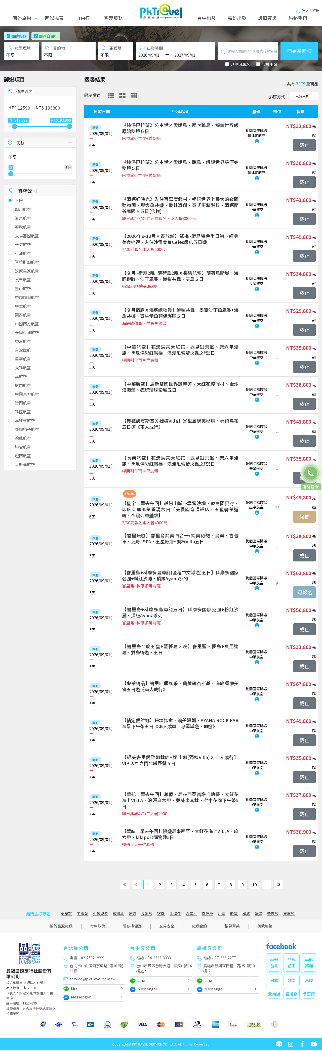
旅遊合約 (199, 926)
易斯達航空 (25, 464)
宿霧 (161, 913)
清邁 (258, 913)
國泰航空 (23, 314)
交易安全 (166, 926)
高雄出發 (237, 18)
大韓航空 (23, 367)
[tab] (111, 95)
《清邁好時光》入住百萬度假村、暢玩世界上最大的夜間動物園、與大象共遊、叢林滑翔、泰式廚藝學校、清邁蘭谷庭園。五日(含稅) (180, 205)
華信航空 (23, 244)
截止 (304, 145)
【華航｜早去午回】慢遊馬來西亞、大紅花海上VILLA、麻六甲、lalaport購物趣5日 (180, 834)
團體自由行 (48, 36)
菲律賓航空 (25, 420)
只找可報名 (240, 64)
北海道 (175, 913)
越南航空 (23, 455)
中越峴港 (100, 913)
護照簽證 (267, 18)
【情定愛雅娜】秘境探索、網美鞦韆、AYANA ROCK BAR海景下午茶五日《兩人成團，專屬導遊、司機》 (180, 723)
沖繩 (221, 913)
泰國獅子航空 (27, 429)
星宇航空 (23, 358)
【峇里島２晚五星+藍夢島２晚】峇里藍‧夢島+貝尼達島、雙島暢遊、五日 (180, 649)
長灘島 (146, 913)
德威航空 (23, 438)
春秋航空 (23, 226)
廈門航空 (23, 385)
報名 (304, 592)
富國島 (118, 913)
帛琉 (132, 913)
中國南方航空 (27, 323)
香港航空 (23, 341)
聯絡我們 (298, 18)
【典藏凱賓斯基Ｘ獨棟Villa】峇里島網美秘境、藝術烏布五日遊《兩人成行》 (180, 424)
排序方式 (277, 97)
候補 (304, 516)
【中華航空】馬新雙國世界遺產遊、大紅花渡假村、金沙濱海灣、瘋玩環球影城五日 (180, 387)
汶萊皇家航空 (27, 270)
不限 (19, 200)
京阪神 (207, 913)
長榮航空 (23, 279)
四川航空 (23, 209)
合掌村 (191, 913)
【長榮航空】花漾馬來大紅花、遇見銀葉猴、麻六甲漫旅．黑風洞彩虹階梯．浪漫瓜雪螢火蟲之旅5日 (180, 461)
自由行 (83, 18)
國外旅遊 (23, 18)
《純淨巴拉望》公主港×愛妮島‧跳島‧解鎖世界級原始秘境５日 (180, 165)
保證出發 (269, 64)
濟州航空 (23, 218)
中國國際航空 (27, 297)
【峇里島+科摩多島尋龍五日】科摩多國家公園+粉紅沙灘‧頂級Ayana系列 (180, 612)
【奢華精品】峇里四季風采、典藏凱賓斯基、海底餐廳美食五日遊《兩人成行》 (180, 686)
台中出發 (206, 18)
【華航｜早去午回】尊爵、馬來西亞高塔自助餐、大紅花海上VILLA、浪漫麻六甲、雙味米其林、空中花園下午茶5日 (180, 800)
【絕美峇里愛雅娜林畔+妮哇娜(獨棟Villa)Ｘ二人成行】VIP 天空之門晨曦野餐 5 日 (180, 760)
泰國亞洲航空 (27, 332)
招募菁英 (232, 926)
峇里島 (289, 913)
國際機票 (54, 18)
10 (254, 885)
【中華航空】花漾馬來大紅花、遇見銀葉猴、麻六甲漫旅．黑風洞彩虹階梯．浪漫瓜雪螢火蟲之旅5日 (180, 350)
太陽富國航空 (27, 235)
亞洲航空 (23, 253)
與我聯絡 (264, 926)
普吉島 (272, 913)
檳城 (246, 913)
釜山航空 (23, 288)
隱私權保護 (132, 926)
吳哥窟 (66, 913)
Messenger (81, 996)
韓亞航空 (23, 411)
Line (74, 988)
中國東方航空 (27, 394)
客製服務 (113, 18)
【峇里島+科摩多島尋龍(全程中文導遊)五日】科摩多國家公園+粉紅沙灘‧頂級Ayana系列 (180, 575)
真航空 (21, 376)
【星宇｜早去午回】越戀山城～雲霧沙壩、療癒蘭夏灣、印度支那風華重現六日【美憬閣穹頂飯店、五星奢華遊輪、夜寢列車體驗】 (180, 509)
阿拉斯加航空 (27, 262)
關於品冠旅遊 (61, 926)
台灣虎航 (23, 350)
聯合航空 (23, 446)
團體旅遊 (18, 36)
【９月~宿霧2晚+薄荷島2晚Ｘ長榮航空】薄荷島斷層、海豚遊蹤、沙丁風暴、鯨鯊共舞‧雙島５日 (180, 276)
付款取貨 (97, 926)
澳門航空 (23, 402)
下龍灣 (82, 913)
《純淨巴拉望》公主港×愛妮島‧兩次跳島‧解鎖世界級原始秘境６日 (180, 128)
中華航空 (23, 306)
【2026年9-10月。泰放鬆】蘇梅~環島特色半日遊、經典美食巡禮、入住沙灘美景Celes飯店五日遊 (180, 239)
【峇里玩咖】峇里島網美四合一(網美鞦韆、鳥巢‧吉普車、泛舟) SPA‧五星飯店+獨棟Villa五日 (180, 538)
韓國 (234, 913)
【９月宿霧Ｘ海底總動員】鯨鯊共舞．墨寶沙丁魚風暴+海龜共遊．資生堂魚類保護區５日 (180, 313)
